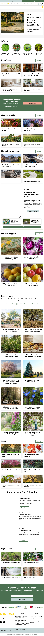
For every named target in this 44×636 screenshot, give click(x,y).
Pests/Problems (11, 7)
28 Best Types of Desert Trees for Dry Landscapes (11, 330)
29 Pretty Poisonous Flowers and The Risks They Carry (11, 433)
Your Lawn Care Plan (25, 498)
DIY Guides (29, 7)
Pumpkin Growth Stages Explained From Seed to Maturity (11, 258)
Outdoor (24, 7)
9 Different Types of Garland (30, 577)
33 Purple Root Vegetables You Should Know (32, 257)
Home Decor (20, 7)
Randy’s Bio (6, 1)
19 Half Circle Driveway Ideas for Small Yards (34, 21)
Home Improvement (4, 7)
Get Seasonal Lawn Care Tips (5, 54)
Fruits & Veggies (20, 3)
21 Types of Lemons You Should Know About (11, 284)
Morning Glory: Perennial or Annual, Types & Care (32, 407)
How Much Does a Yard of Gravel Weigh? (11, 180)
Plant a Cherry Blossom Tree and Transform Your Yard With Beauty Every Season (11, 382)
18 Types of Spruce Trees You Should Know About (33, 381)
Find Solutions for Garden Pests (27, 54)
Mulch (16, 7)
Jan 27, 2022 (21, 528)
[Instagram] (39, 4)
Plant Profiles (30, 3)
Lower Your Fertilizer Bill (25, 514)
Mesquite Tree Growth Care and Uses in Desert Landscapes (33, 330)
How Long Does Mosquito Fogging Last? (11, 577)
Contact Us (24, 629)
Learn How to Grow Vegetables (16, 54)
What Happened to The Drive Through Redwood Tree (11, 407)
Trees (12, 3)
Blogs (17, 629)
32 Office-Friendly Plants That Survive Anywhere (14, 221)
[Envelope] (42, 4)
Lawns (25, 3)
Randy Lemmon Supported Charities (35, 622)
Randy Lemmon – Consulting (37, 616)
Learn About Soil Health (39, 54)
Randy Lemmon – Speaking (37, 618)
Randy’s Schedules (14, 1)
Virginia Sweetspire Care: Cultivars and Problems (11, 355)
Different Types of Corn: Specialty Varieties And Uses (33, 355)
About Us (20, 629)
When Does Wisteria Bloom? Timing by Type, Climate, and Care (33, 434)
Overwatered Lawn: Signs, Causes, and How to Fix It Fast (35, 221)
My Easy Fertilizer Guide (25, 530)
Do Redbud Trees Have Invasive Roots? (11, 469)
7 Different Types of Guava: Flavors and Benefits (32, 284)
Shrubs (15, 3)
